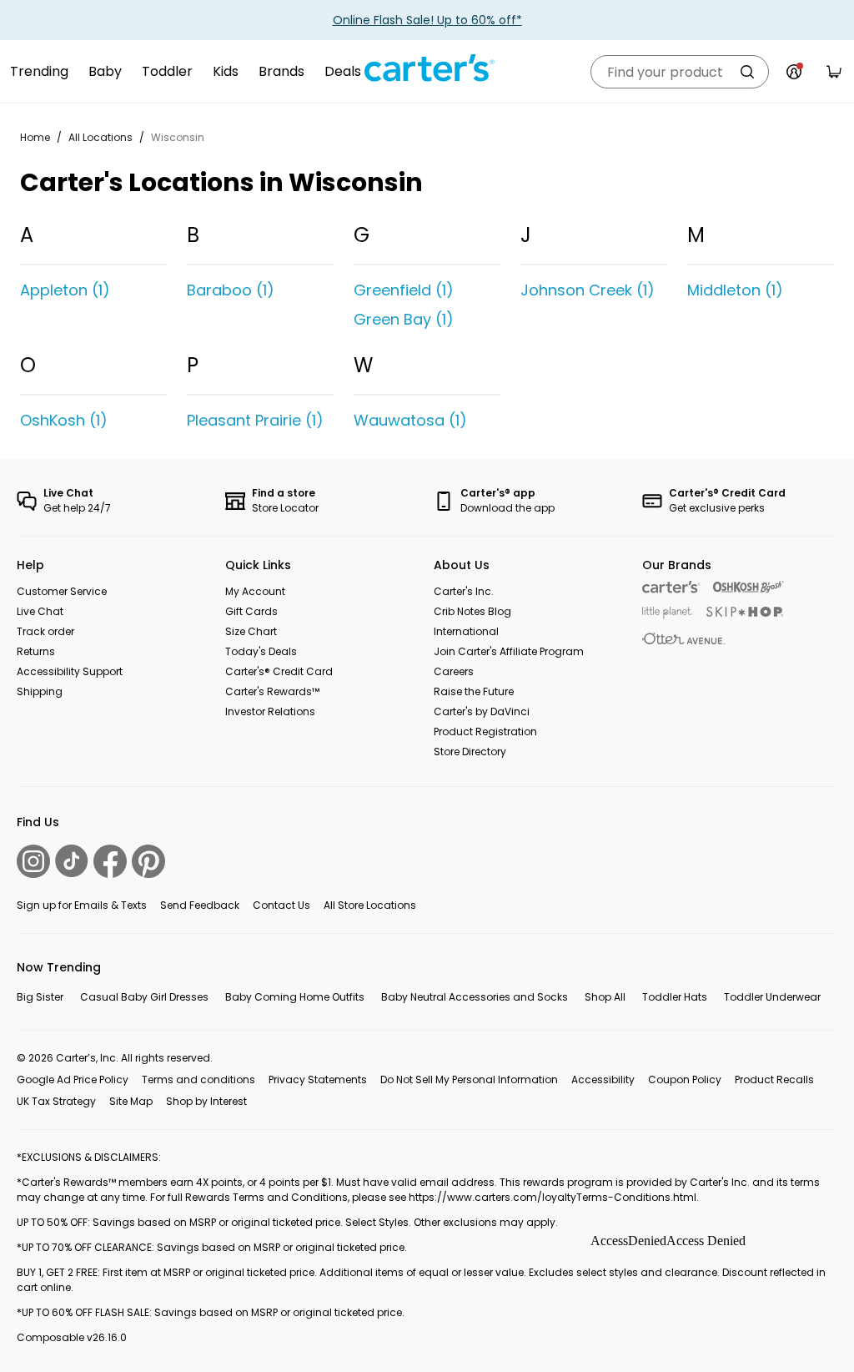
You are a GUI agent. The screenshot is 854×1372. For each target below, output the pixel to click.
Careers (454, 671)
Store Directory (470, 751)
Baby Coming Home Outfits (294, 997)
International (466, 631)
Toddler (167, 71)
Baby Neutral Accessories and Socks (474, 997)
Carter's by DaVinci (482, 711)
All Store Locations (370, 905)
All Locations (100, 137)
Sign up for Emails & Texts (82, 905)
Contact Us (281, 905)
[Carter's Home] (427, 68)
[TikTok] (71, 861)
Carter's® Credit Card (279, 671)
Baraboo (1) (230, 290)
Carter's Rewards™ (272, 691)
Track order (45, 631)
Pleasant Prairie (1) (255, 420)
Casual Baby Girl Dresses (144, 997)
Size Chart (251, 631)
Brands (281, 71)
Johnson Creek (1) (587, 290)
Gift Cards (251, 611)
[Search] (747, 71)
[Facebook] (110, 861)
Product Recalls (774, 1079)
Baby (105, 71)
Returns (36, 651)
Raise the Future (474, 691)
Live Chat (40, 611)
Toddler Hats (674, 997)
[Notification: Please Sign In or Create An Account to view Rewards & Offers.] (794, 72)
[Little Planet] (667, 613)
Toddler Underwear (772, 997)
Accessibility (603, 1079)
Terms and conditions (198, 1079)
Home (35, 137)
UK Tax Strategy (56, 1101)
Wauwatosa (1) (410, 420)
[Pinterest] (148, 861)
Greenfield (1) (404, 290)
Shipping (40, 691)
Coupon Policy (684, 1079)
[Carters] (671, 587)
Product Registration (485, 731)
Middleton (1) (735, 290)
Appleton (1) (65, 290)
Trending (39, 71)
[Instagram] (33, 861)
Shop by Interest (206, 1101)
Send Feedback (199, 905)
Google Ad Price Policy (72, 1079)
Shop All (605, 997)
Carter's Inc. (464, 591)
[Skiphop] (744, 612)
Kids (226, 71)
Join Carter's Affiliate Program (509, 651)
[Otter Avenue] (684, 639)
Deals (342, 71)
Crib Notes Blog (472, 611)
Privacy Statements (318, 1079)
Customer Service (62, 591)
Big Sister (40, 997)
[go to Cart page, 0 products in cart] (834, 72)
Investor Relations (270, 711)
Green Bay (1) (404, 319)
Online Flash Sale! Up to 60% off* (427, 20)
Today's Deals (261, 651)
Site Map (131, 1101)
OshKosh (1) (64, 420)
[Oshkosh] (748, 587)
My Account (255, 591)
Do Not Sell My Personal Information (469, 1079)
